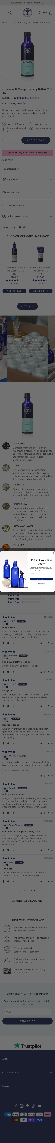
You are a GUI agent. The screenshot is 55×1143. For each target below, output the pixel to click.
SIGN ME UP (41, 579)
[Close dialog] (53, 553)
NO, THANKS (41, 583)
